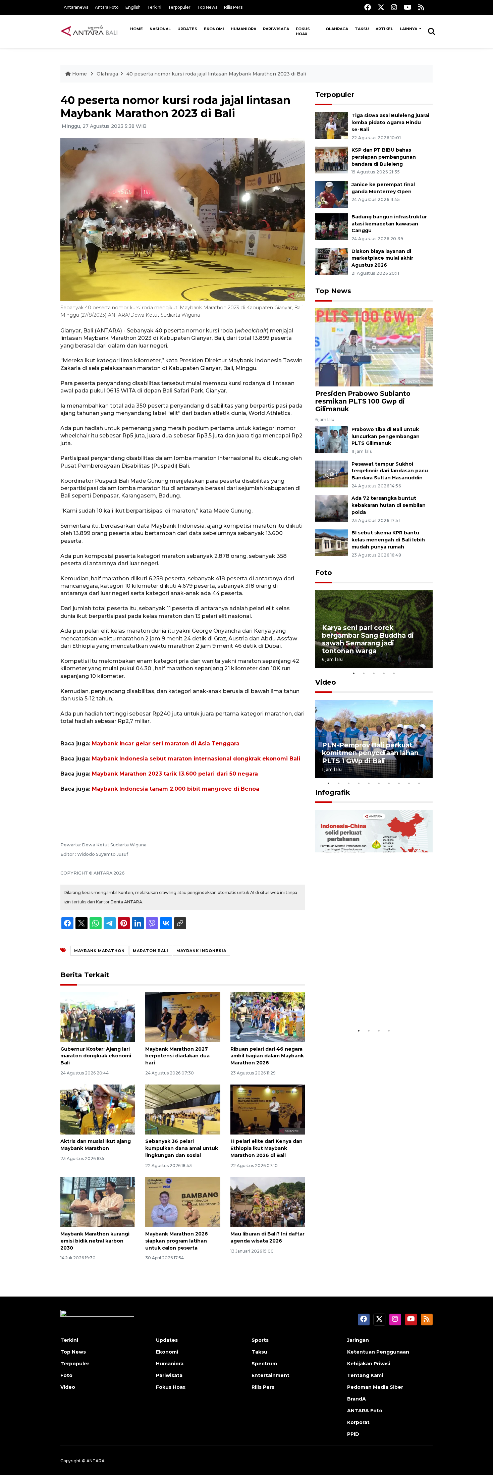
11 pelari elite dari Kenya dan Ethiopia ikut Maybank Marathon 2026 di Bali (266, 1148)
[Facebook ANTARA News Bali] (367, 7)
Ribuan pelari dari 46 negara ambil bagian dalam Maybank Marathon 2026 (267, 1056)
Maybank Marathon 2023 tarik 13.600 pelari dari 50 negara (175, 774)
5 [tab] (394, 673)
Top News (207, 7)
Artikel (384, 29)
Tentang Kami (365, 1375)
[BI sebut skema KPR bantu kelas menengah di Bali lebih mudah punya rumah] (331, 542)
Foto (323, 573)
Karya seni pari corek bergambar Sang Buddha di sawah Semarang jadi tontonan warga (368, 639)
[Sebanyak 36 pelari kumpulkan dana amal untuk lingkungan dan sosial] (182, 1109)
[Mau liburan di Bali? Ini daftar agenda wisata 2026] (267, 1202)
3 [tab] (374, 673)
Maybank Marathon (99, 950)
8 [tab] (399, 783)
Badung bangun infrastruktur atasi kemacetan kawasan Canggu (389, 224)
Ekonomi (214, 29)
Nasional (160, 29)
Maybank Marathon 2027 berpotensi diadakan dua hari (177, 1056)
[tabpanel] (374, 629)
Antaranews (76, 7)
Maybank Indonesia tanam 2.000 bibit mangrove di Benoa (175, 789)
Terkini (154, 7)
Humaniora (243, 29)
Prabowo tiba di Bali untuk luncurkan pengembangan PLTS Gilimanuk (385, 436)
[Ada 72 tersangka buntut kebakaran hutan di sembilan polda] (331, 508)
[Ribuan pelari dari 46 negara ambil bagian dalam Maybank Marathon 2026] (267, 1016)
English (133, 7)
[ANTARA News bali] (93, 31)
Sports (260, 1340)
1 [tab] (353, 673)
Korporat (358, 1422)
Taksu (362, 29)
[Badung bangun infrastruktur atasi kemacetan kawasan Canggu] (331, 226)
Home (136, 29)
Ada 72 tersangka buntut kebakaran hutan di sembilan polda (388, 505)
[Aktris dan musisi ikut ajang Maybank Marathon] (97, 1109)
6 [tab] (379, 783)
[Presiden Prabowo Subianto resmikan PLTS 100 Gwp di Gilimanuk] (374, 347)
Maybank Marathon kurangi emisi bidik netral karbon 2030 (94, 1241)
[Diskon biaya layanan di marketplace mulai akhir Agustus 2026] (331, 261)
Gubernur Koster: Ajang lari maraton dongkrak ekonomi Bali (95, 1056)
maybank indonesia (201, 950)
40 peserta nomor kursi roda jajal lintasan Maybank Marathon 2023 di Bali (216, 74)
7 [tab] (389, 783)
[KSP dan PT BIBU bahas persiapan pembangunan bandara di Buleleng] (331, 159)
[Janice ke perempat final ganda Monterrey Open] (331, 194)
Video (325, 682)
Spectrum (264, 1364)
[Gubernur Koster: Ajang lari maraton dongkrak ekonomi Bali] (97, 1016)
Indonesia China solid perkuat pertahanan (372, 1003)
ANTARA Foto (364, 1411)
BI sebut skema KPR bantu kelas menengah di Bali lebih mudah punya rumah (388, 540)
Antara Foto (107, 7)
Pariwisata (276, 29)
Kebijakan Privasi (368, 1364)
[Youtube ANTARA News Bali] (408, 7)
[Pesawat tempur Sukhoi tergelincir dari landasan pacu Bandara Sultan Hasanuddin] (331, 473)
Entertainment (270, 1375)
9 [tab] (409, 783)
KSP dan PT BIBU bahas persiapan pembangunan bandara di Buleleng (383, 157)
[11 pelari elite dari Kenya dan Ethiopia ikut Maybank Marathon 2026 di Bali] (267, 1109)
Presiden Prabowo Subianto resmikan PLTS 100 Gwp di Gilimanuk (362, 401)
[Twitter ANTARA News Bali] (381, 7)
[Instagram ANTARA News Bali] (394, 7)
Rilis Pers (233, 7)
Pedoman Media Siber (375, 1387)
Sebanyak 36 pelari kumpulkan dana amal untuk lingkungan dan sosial (181, 1148)
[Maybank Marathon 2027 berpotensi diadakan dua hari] (182, 1016)
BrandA (356, 1399)
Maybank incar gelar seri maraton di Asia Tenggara (165, 743)
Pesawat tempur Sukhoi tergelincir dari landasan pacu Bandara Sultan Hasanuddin (389, 471)
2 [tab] (364, 673)
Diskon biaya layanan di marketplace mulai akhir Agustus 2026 (382, 258)
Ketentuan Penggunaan (378, 1352)
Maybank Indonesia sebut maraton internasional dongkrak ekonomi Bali (196, 758)
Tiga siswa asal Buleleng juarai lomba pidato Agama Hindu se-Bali (390, 122)
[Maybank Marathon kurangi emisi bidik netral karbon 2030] (97, 1202)
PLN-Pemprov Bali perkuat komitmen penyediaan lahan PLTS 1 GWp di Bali (370, 753)
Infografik (332, 792)
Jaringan (358, 1340)
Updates (187, 29)
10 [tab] (419, 783)
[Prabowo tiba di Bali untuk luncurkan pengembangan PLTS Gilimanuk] (331, 439)
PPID (353, 1434)
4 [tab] (384, 673)
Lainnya (409, 29)
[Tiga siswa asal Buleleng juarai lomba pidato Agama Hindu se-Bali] (331, 125)
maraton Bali (150, 950)
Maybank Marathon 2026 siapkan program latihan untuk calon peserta (176, 1241)
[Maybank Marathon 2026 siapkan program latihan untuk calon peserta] (182, 1202)
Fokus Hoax (303, 31)
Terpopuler (179, 7)
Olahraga (337, 29)
